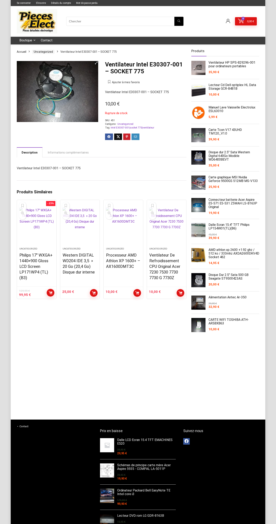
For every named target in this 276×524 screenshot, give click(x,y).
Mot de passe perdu (87, 3)
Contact (47, 40)
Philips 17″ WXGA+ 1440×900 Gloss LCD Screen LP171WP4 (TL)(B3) (36, 266)
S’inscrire (41, 3)
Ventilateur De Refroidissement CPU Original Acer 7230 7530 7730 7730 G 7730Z (164, 266)
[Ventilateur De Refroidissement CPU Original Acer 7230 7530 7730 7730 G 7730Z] (166, 225)
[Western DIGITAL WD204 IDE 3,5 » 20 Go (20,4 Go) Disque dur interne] (80, 225)
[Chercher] (178, 21)
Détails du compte (61, 3)
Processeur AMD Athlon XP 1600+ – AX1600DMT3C (123, 261)
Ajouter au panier (50, 293)
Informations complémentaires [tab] (68, 152)
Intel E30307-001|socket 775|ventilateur (132, 127)
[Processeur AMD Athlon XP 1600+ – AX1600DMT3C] (123, 225)
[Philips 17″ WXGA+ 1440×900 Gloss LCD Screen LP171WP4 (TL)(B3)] (36, 225)
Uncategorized (43, 51)
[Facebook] (186, 441)
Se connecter (24, 3)
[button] (96, 63)
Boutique (25, 40)
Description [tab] (30, 152)
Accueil (21, 51)
